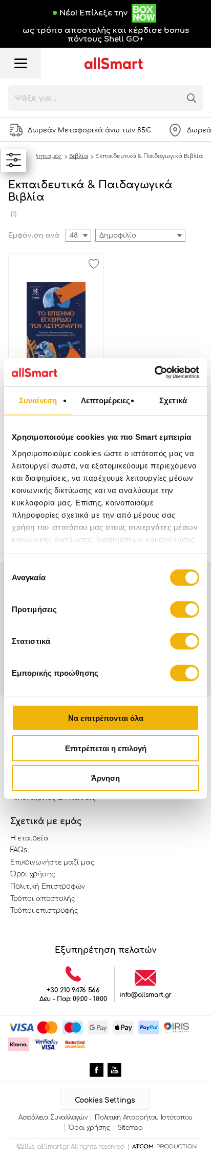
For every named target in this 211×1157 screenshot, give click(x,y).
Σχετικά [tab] (173, 400)
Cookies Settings (105, 1100)
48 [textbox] (74, 235)
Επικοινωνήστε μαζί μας (52, 862)
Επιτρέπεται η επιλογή (105, 747)
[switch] (184, 609)
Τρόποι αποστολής (42, 899)
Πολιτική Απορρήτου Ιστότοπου (144, 1117)
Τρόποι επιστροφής (44, 910)
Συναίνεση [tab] (38, 400)
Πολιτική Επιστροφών (47, 886)
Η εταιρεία (29, 838)
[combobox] (140, 235)
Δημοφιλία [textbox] (118, 235)
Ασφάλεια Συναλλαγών (52, 1117)
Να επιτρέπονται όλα (105, 718)
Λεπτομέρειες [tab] (105, 400)
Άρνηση (105, 778)
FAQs (18, 850)
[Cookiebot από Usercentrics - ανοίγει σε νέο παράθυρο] (154, 372)
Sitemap (130, 1127)
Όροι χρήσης (32, 874)
